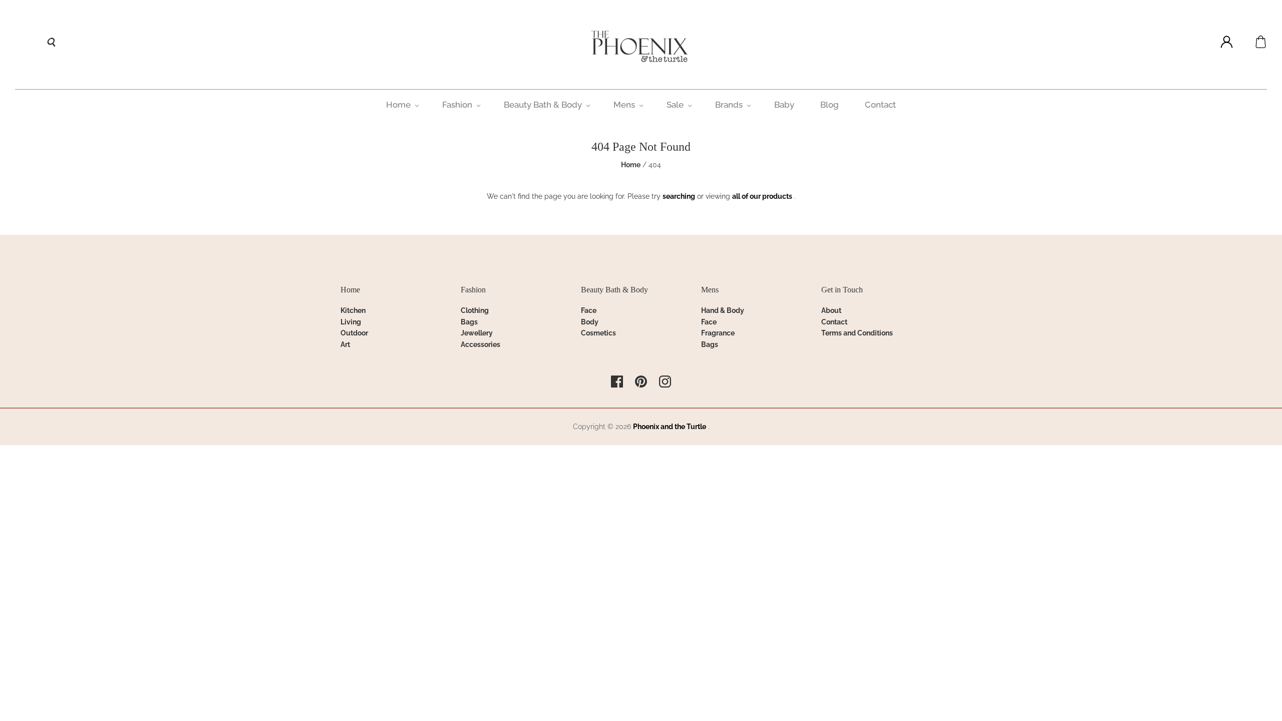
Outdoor (354, 333)
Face (588, 310)
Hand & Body (722, 310)
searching (679, 196)
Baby (784, 105)
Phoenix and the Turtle (669, 427)
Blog (829, 105)
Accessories (480, 344)
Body (589, 322)
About (831, 310)
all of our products (762, 196)
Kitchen (353, 310)
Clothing (475, 310)
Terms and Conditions (857, 333)
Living (351, 322)
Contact (880, 105)
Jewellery (477, 333)
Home (398, 105)
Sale (675, 105)
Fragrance (718, 333)
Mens (624, 105)
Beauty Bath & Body (543, 105)
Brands (729, 105)
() (1260, 42)
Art (345, 344)
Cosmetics (598, 333)
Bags (469, 322)
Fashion (457, 105)
